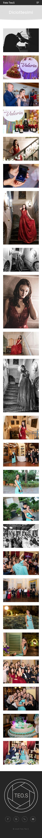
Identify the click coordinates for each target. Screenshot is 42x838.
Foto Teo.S (8, 2)
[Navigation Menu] (38, 2)
